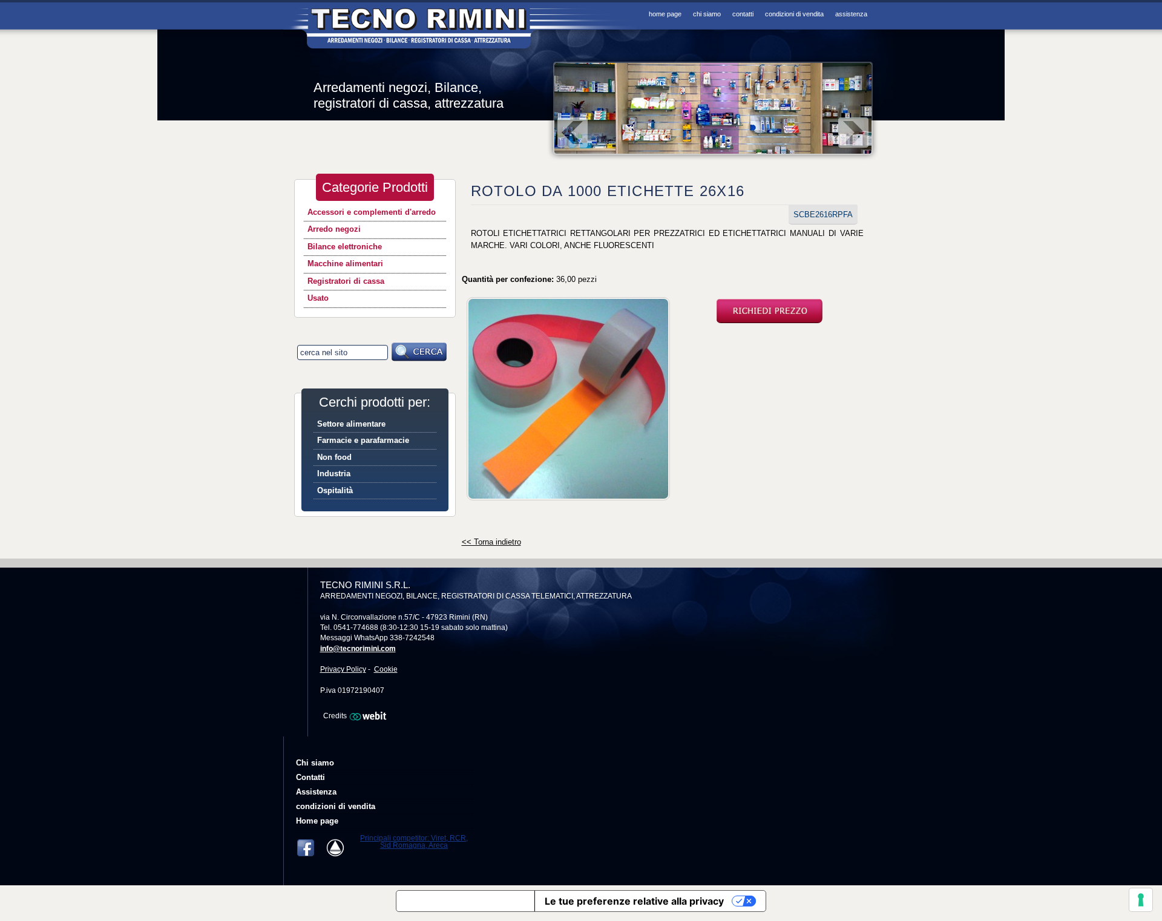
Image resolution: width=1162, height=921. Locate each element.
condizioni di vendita (794, 14)
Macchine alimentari (345, 263)
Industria (333, 473)
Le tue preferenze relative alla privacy (634, 901)
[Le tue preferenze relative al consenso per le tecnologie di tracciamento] (1140, 899)
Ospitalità (335, 490)
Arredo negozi (334, 229)
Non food (334, 457)
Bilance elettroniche (344, 246)
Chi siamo (707, 14)
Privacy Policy (343, 669)
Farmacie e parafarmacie (363, 440)
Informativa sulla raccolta (465, 901)
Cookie (386, 669)
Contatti (742, 14)
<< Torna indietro (491, 541)
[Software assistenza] (339, 847)
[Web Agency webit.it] (369, 716)
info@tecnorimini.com (358, 648)
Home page (665, 14)
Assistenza (851, 14)
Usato (318, 298)
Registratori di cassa (345, 281)
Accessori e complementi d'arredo (371, 212)
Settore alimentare (351, 423)
